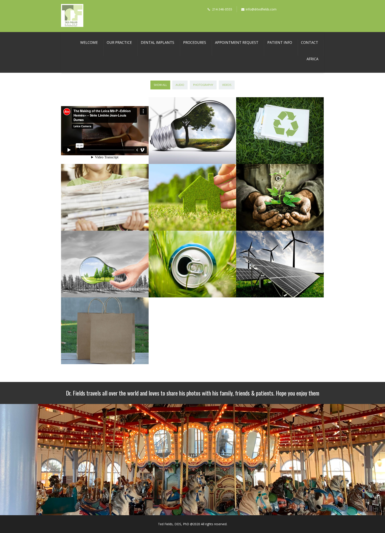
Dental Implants (157, 42)
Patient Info (279, 42)
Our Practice (119, 42)
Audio (180, 85)
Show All (160, 85)
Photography (203, 85)
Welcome (89, 42)
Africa (312, 59)
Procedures (194, 42)
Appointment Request (236, 42)
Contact (309, 42)
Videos (226, 85)
